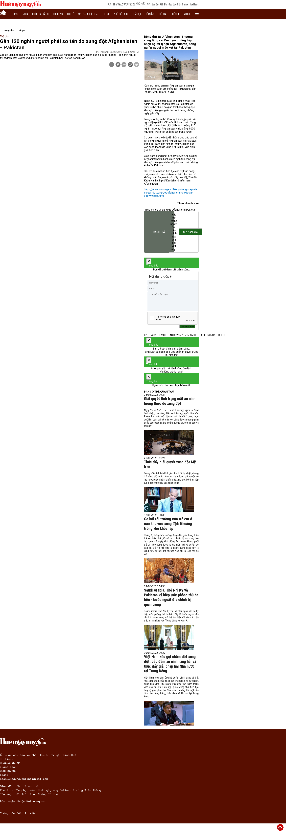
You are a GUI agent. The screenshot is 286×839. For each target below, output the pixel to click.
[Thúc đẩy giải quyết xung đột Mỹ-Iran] (169, 499)
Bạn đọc (187, 14)
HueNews (194, 4)
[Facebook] (143, 4)
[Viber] (130, 65)
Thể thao (163, 14)
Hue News (58, 14)
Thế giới (175, 14)
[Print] (111, 64)
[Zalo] (123, 65)
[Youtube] (148, 4)
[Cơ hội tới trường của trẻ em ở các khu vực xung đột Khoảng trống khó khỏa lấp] (169, 570)
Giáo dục (137, 14)
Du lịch (106, 14)
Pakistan (191, 209)
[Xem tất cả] (197, 14)
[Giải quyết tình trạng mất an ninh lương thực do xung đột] (169, 442)
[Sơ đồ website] (138, 4)
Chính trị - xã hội (40, 14)
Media (25, 14)
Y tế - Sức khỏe (121, 14)
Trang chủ (9, 30)
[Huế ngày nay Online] (20, 6)
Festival (15, 14)
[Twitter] (136, 65)
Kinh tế (70, 14)
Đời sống (150, 14)
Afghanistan (179, 209)
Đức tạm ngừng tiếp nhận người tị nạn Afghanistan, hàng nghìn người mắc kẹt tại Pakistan (170, 44)
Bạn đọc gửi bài (159, 4)
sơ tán (158, 209)
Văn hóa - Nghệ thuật (88, 14)
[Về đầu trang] (280, 827)
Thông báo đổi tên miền (18, 813)
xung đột (167, 209)
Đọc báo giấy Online (178, 4)
